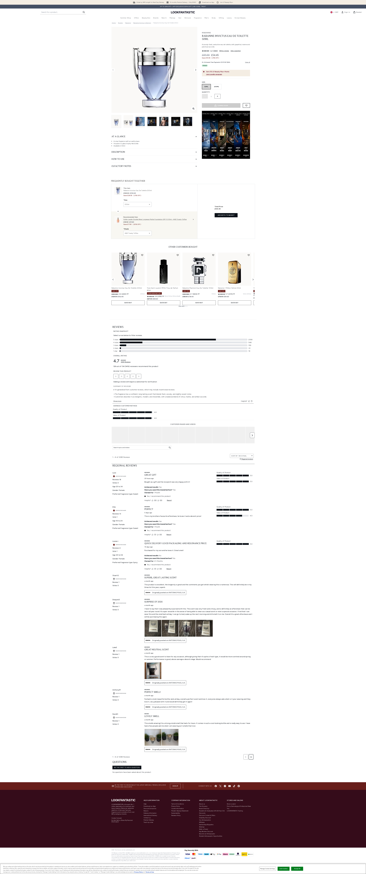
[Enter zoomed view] (193, 108)
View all (247, 62)
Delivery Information (150, 813)
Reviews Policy (176, 815)
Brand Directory (204, 808)
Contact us (147, 818)
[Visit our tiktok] (234, 786)
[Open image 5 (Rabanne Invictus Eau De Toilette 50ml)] (164, 121)
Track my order (148, 822)
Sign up (175, 786)
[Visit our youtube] (229, 786)
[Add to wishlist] (246, 105)
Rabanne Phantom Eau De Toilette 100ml (197, 288)
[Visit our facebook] (215, 786)
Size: (204, 82)
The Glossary (203, 806)
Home (114, 23)
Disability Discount (205, 818)
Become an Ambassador (207, 834)
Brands (120, 23)
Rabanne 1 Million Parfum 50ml (229, 288)
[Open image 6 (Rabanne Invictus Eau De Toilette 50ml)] (176, 121)
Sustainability (175, 813)
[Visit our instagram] (225, 786)
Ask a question (236, 51)
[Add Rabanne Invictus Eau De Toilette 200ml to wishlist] (142, 255)
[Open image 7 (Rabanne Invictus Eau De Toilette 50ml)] (187, 121)
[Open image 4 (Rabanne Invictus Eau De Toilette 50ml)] (152, 121)
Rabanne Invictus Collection (142, 23)
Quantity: (206, 92)
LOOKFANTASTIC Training (235, 811)
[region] (183, 869)
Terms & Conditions (177, 804)
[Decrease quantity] (205, 96)
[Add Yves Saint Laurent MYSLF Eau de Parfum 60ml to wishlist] (177, 255)
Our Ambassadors (205, 820)
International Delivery (150, 815)
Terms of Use (150, 872)
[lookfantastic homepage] (183, 12)
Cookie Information (177, 808)
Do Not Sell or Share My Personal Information (122, 821)
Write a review (224, 51)
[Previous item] (113, 279)
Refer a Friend (203, 829)
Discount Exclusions (150, 808)
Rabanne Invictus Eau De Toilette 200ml (126, 288)
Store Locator (231, 804)
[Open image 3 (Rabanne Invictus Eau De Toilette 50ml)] (140, 121)
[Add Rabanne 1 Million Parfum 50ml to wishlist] (248, 255)
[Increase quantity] (217, 96)
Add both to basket (226, 215)
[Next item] (253, 279)
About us (202, 804)
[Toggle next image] (195, 69)
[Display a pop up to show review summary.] (128, 294)
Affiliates (202, 822)
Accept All (297, 868)
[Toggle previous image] (113, 69)
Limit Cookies (283, 868)
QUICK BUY (128, 303)
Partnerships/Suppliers (206, 824)
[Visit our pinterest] (238, 786)
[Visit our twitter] (220, 786)
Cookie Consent (116, 818)
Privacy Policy (175, 806)
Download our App (150, 806)
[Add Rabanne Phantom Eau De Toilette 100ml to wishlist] (213, 255)
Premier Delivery (149, 820)
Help (145, 804)
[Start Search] (84, 12)
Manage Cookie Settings (267, 868)
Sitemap (201, 827)
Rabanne (128, 23)
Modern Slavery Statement (180, 811)
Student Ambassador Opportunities (210, 836)
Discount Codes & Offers (207, 815)
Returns (146, 811)
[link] (345, 12)
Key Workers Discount (206, 831)
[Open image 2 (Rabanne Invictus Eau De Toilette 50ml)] (128, 121)
